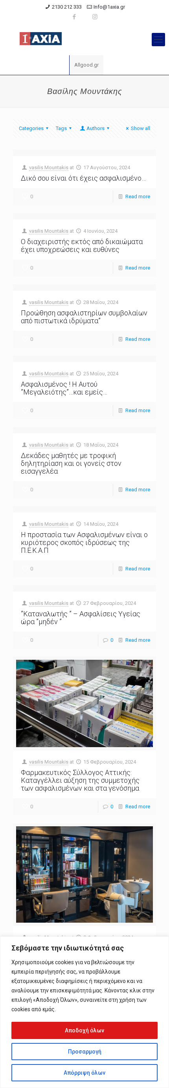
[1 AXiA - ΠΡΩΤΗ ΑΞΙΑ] (84, 39)
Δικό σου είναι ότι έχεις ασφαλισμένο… (83, 178)
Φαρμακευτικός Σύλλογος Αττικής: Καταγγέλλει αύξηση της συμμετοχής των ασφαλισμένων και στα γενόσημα (80, 780)
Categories (31, 128)
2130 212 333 (67, 7)
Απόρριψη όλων (84, 1073)
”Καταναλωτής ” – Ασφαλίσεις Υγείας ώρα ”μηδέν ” (80, 618)
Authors (95, 128)
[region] (84, 1012)
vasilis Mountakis (48, 167)
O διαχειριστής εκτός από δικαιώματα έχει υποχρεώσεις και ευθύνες (82, 245)
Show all (140, 128)
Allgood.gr (86, 65)
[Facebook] (74, 16)
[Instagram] (95, 16)
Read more (137, 196)
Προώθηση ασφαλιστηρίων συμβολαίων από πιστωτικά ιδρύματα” (84, 317)
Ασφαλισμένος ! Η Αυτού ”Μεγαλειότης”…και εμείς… (64, 388)
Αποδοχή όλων (84, 1030)
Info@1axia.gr (109, 7)
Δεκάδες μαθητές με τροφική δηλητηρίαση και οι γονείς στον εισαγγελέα (71, 463)
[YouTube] (85, 16)
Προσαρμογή (84, 1051)
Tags (61, 128)
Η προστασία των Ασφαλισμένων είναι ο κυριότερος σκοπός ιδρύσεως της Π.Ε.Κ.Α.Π (84, 542)
